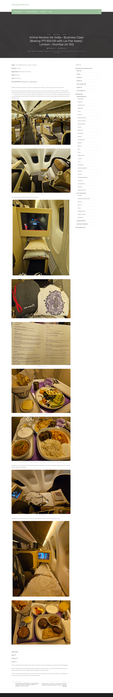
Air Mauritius (81, 105)
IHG (78, 208)
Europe (78, 80)
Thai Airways (80, 183)
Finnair (79, 142)
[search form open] (99, 11)
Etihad (79, 136)
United (79, 186)
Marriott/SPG (81, 214)
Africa (78, 70)
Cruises (78, 77)
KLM (78, 152)
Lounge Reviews (80, 220)
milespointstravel (20, 4)
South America (80, 90)
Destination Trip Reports (82, 68)
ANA (78, 111)
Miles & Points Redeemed (31, 11)
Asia (78, 74)
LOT (78, 161)
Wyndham (80, 217)
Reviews (64, 34)
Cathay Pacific (81, 120)
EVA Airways (80, 139)
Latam (79, 158)
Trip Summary (79, 227)
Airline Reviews (56, 34)
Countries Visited (18, 11)
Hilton (79, 201)
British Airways (81, 117)
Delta (79, 127)
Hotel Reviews (80, 193)
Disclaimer (43, 11)
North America (80, 84)
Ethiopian (80, 133)
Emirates (80, 130)
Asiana (79, 114)
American (80, 108)
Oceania (78, 87)
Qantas (79, 171)
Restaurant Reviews (82, 224)
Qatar (79, 174)
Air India (49, 34)
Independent (80, 211)
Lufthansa (80, 164)
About (50, 11)
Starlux (79, 180)
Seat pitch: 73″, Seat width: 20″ (29, 81)
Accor (79, 195)
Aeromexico (80, 98)
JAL (78, 149)
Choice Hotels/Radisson (83, 198)
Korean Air (80, 155)
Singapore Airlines (82, 177)
